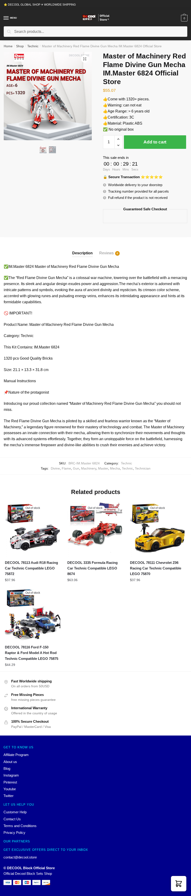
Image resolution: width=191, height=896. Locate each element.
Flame (66, 468)
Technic (32, 46)
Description (82, 253)
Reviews (106, 253)
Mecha (115, 468)
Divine (55, 468)
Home (8, 46)
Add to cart (154, 142)
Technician (142, 468)
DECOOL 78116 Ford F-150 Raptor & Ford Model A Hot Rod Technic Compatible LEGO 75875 (31, 653)
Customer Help (15, 812)
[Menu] (6, 18)
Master (103, 468)
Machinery (88, 468)
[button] (178, 883)
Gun (76, 468)
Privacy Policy (14, 833)
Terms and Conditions (20, 826)
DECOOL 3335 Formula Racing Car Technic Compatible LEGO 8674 (92, 568)
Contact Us (12, 819)
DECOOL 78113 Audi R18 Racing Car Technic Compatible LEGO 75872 (31, 568)
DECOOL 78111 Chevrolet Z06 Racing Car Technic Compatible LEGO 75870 (155, 568)
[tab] (82, 249)
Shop (20, 46)
